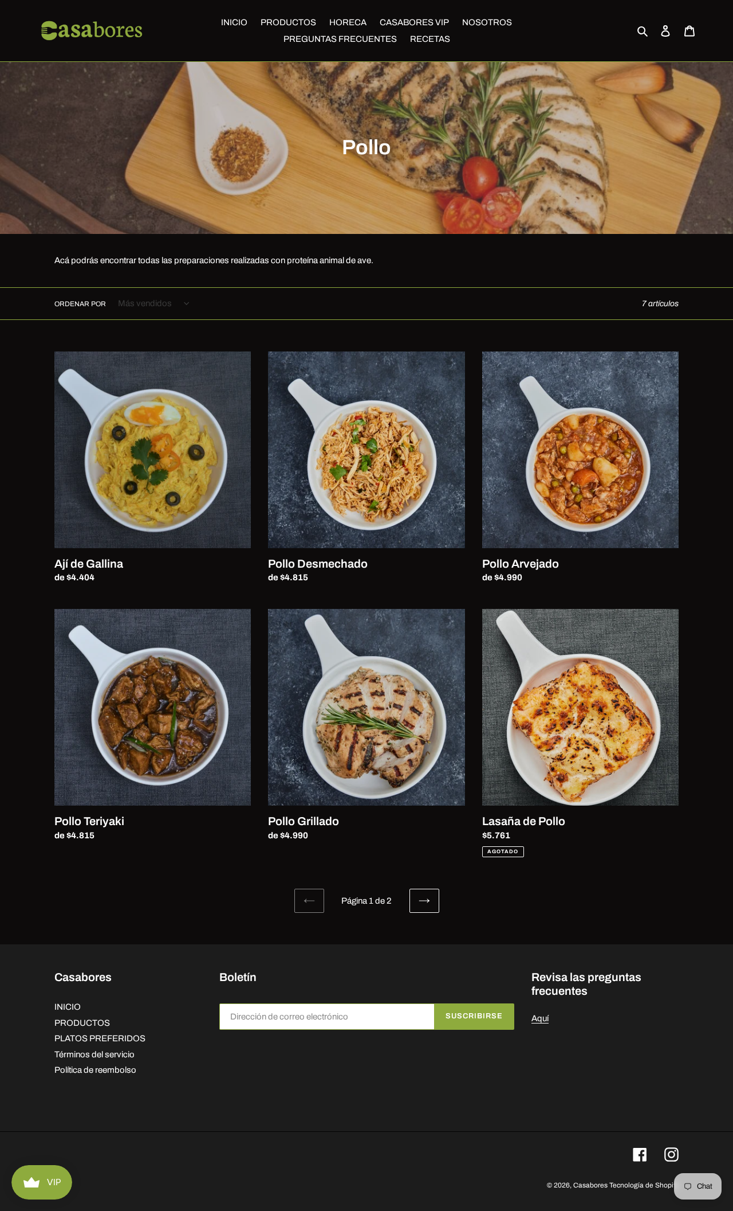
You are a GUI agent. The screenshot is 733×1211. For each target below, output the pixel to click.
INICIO (67, 1006)
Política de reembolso (95, 1070)
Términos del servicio (94, 1054)
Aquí (540, 1018)
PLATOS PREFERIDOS (99, 1038)
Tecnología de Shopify (644, 1185)
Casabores (590, 1185)
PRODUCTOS (82, 1023)
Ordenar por (80, 304)
